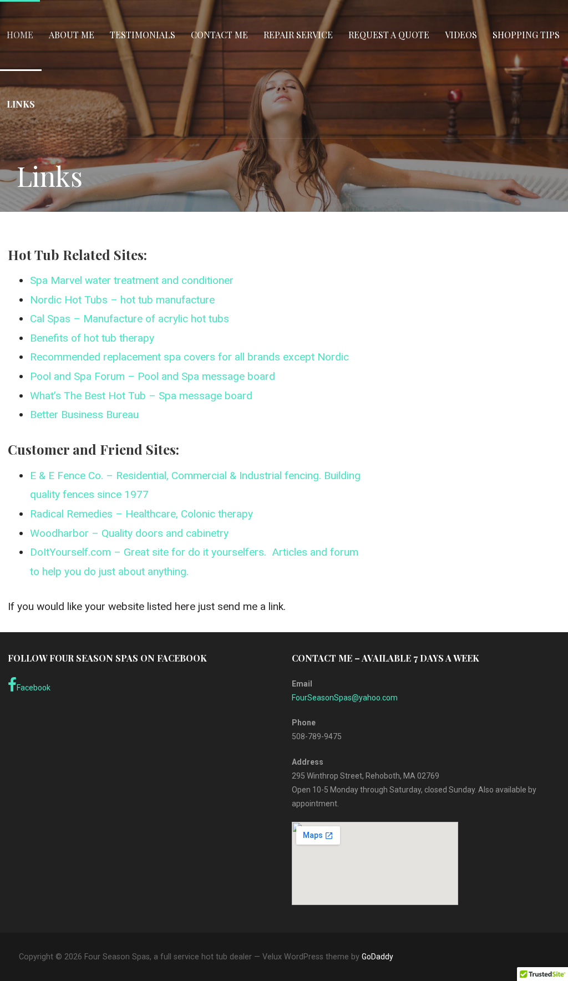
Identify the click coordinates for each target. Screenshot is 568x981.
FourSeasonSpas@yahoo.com (345, 697)
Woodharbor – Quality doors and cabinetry (129, 533)
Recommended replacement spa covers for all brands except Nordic (189, 356)
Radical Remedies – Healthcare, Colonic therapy (141, 513)
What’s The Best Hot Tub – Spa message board (141, 395)
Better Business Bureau (84, 414)
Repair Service (298, 34)
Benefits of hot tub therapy (93, 338)
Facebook (33, 687)
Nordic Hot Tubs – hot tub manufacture (122, 299)
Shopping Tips (526, 34)
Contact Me (219, 34)
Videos (461, 34)
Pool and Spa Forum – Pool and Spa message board (152, 376)
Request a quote (388, 34)
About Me (71, 34)
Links (21, 104)
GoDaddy (377, 956)
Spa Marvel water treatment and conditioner (132, 280)
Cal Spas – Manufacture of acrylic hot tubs (129, 318)
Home (20, 34)
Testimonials (142, 34)
